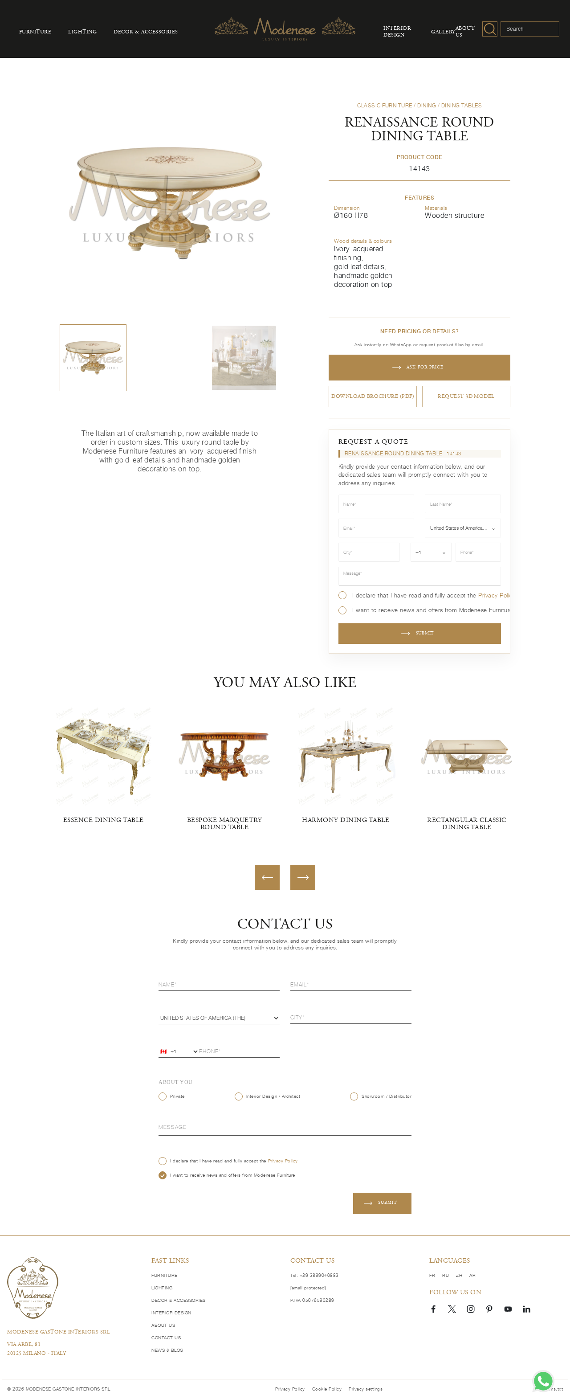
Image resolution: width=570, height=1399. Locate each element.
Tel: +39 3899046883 (314, 1275)
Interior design (397, 32)
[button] (93, 357)
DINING (426, 105)
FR (432, 1275)
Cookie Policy (327, 1389)
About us (465, 32)
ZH (459, 1275)
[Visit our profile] (433, 1308)
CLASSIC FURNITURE (384, 105)
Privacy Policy (496, 595)
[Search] (489, 29)
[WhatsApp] (543, 1381)
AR (472, 1275)
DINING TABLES (461, 105)
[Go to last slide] (267, 877)
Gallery (443, 32)
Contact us (166, 1337)
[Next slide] (302, 877)
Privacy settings (366, 1389)
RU (445, 1275)
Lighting (82, 32)
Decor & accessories (146, 32)
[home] (32, 1287)
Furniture (35, 32)
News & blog (167, 1350)
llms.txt (555, 1389)
